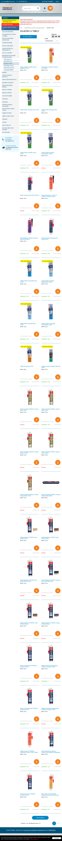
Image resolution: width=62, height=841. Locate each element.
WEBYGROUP (52, 830)
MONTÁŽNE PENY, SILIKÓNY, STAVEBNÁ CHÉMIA (34, 27)
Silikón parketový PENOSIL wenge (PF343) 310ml (50, 623)
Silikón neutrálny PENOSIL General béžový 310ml (29, 452)
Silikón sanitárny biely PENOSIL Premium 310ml (28, 666)
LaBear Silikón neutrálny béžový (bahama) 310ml (28, 67)
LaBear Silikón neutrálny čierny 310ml (28, 153)
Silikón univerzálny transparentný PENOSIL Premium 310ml (50, 709)
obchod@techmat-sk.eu (9, 1)
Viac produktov (40, 817)
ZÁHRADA (4, 119)
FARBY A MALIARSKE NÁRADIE (7, 86)
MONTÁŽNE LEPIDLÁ (9, 65)
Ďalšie (57, 1)
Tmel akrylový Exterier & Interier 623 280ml (49, 67)
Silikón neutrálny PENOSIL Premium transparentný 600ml (50, 495)
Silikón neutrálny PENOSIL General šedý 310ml (50, 409)
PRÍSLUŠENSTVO (8, 59)
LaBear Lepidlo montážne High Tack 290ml (50, 367)
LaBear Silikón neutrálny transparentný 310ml (47, 153)
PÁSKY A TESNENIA (7, 89)
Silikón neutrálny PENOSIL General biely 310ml (29, 409)
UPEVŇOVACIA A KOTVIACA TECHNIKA (9, 35)
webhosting (40, 830)
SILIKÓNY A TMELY (8, 63)
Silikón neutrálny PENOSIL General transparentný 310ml (29, 495)
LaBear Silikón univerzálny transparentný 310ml (48, 324)
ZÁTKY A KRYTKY (6, 125)
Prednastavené (49, 40)
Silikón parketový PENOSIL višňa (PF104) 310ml (29, 623)
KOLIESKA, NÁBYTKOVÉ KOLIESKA (8, 128)
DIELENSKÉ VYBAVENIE (7, 82)
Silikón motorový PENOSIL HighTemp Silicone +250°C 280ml (29, 751)
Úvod (21, 27)
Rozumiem (56, 838)
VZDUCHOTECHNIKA (7, 95)
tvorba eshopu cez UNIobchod (30, 830)
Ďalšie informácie (34, 838)
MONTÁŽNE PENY (8, 61)
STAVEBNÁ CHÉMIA (8, 70)
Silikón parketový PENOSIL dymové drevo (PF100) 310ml (50, 580)
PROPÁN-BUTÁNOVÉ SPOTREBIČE (7, 105)
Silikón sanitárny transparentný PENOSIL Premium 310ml (49, 666)
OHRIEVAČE (5, 102)
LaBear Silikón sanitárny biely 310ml (28, 324)
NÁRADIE (4, 72)
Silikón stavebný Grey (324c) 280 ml (29, 195)
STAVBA (4, 122)
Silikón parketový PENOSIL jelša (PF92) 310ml (50, 538)
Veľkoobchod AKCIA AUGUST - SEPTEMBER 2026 (9, 21)
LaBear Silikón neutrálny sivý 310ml (29, 109)
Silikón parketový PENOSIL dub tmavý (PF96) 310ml (28, 580)
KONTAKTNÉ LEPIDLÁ (9, 67)
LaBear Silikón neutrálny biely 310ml (49, 110)
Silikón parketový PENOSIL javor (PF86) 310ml (28, 538)
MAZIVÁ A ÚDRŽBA (6, 92)
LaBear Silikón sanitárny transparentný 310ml (47, 281)
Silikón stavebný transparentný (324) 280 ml (49, 238)
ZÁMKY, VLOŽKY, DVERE (8, 116)
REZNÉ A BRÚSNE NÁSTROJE (9, 79)
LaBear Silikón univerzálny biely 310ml (28, 281)
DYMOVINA (5, 99)
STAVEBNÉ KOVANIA (7, 42)
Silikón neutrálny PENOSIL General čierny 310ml (50, 452)
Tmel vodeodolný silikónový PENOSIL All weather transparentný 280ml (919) (50, 752)
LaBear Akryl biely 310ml (26, 366)
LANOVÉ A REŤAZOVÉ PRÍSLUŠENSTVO (7, 49)
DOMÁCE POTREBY (7, 113)
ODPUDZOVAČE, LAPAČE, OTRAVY (8, 109)
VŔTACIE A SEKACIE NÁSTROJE (7, 76)
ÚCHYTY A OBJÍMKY (7, 52)
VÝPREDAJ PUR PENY (7, 24)
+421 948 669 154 (22, 1)
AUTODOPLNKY (6, 132)
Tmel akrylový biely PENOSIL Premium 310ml (28, 794)
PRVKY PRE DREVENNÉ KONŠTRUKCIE (7, 39)
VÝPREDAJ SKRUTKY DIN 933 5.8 (9, 28)
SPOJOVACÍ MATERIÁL (7, 31)
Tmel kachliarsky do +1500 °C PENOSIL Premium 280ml (49, 196)
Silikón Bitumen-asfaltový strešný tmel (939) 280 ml (29, 238)
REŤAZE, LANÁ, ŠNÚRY (7, 45)
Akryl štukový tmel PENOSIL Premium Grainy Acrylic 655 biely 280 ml (50, 795)
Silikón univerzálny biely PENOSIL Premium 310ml (29, 709)
